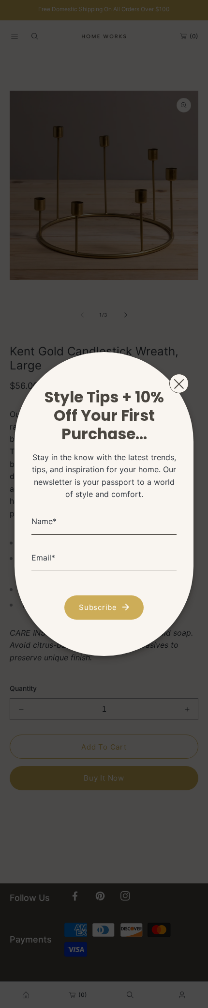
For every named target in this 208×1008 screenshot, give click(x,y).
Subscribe (98, 607)
